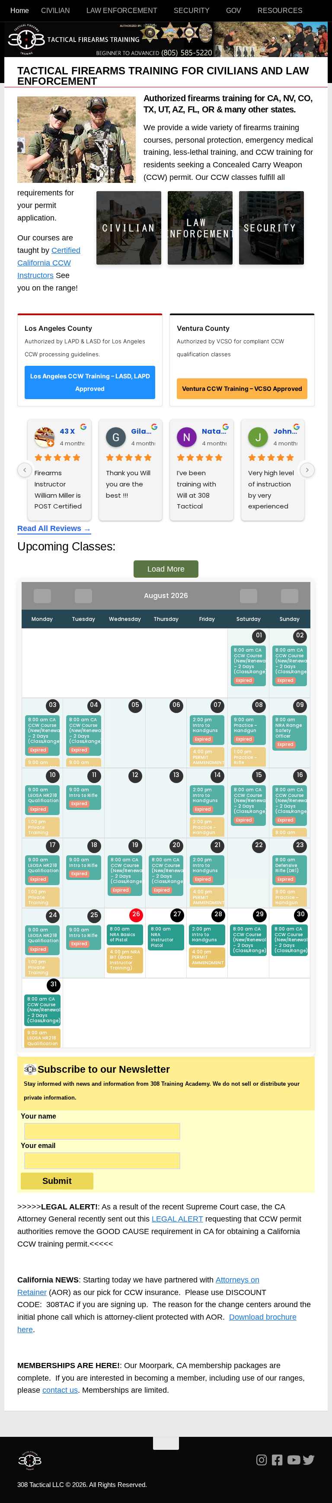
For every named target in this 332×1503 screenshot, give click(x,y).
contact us (60, 1390)
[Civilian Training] (128, 228)
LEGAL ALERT (177, 1219)
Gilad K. (143, 431)
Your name (38, 1116)
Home (19, 10)
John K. (285, 431)
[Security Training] (271, 228)
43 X (67, 431)
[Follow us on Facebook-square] (277, 1460)
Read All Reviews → (54, 528)
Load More (166, 569)
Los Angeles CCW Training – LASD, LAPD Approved (90, 382)
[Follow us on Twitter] (309, 1460)
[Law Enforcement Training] (200, 228)
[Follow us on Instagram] (262, 1460)
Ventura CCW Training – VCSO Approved (242, 388)
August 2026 (166, 596)
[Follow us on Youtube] (293, 1460)
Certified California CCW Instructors (48, 263)
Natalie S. (214, 431)
